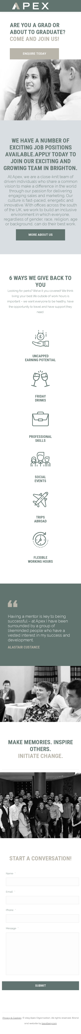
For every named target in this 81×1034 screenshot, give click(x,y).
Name (11, 873)
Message (12, 928)
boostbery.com (49, 1023)
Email (10, 891)
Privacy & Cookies (12, 1018)
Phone (11, 910)
